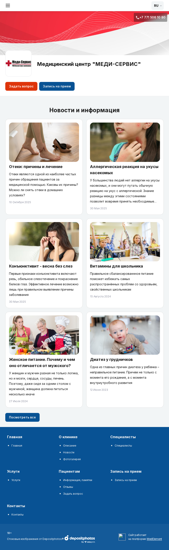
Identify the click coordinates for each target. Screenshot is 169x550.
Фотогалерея (72, 459)
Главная (16, 445)
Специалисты (123, 445)
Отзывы (68, 486)
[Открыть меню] (8, 5)
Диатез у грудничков (111, 359)
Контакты (17, 514)
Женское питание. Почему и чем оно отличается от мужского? (42, 362)
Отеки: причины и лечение (35, 166)
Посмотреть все (22, 417)
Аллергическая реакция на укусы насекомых (124, 169)
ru (156, 5)
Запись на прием (57, 86)
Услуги (15, 480)
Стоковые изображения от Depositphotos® (35, 539)
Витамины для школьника (116, 266)
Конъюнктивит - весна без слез (40, 266)
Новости (68, 452)
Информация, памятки (77, 480)
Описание (69, 445)
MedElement (154, 539)
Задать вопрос (21, 86)
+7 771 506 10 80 (152, 17)
